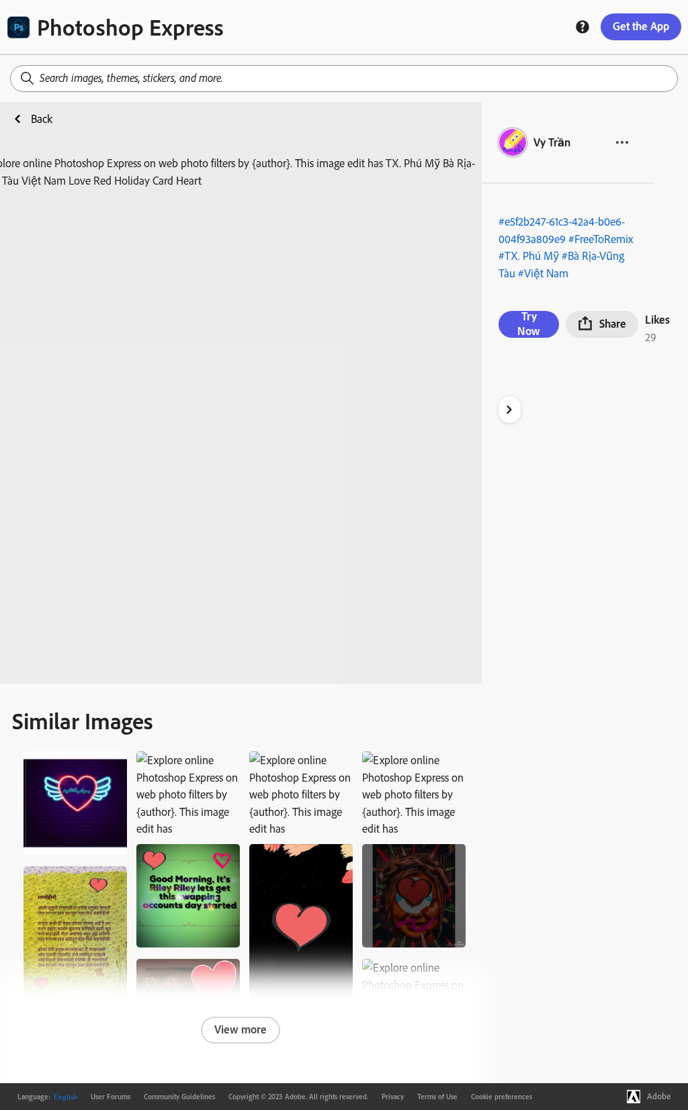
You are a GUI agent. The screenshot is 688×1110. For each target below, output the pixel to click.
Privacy (393, 1096)
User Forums (110, 1096)
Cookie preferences (501, 1096)
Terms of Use (437, 1096)
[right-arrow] (510, 409)
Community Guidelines (179, 1096)
